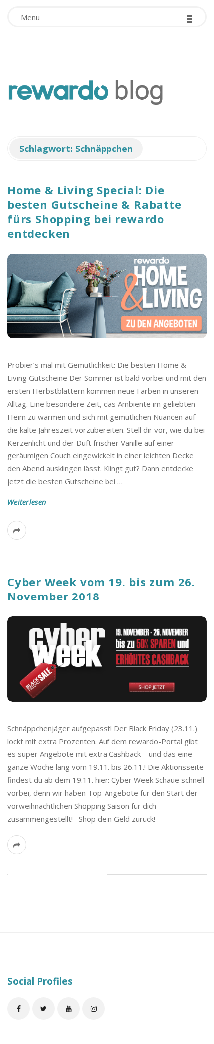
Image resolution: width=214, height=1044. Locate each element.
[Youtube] (68, 1008)
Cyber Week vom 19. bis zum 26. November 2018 (101, 588)
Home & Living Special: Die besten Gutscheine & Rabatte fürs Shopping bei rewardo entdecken (94, 211)
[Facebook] (18, 1008)
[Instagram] (93, 1008)
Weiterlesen (26, 502)
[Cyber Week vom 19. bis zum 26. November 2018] (107, 658)
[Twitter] (43, 1008)
